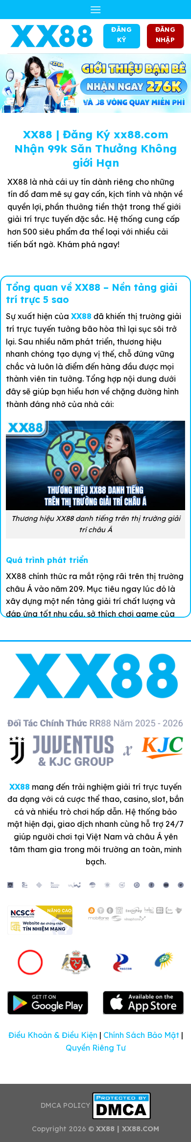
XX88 (81, 316)
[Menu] (95, 9)
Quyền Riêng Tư (96, 1048)
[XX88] (51, 36)
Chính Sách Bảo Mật (141, 1035)
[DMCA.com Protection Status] (121, 1105)
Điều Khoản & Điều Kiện (52, 1035)
